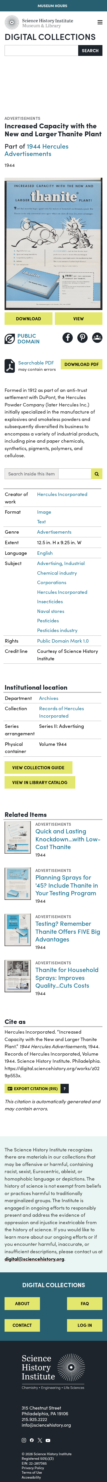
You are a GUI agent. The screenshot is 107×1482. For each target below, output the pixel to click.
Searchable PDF (36, 362)
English (45, 553)
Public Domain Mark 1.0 (63, 640)
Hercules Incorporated (62, 494)
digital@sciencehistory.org (34, 1258)
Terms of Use (32, 1472)
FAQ (85, 1303)
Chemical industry (57, 573)
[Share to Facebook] (67, 338)
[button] (64, 1088)
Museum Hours (52, 5)
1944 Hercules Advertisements (36, 149)
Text (41, 521)
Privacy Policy (33, 1467)
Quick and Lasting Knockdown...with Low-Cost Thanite (68, 838)
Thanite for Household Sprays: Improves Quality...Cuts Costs (66, 977)
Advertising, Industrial (61, 563)
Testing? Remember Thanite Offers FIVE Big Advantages (67, 931)
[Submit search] (96, 473)
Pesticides (48, 620)
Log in (85, 1325)
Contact (22, 1325)
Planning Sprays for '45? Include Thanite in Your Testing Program (66, 884)
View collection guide (38, 767)
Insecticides (50, 601)
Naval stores (50, 611)
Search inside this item (31, 474)
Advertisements (23, 118)
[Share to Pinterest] (82, 338)
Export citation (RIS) (35, 1088)
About (22, 1303)
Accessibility (31, 1477)
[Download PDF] (10, 365)
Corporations (51, 582)
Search (90, 50)
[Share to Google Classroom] (97, 338)
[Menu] (100, 22)
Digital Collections (50, 36)
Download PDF (81, 364)
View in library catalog (39, 782)
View (78, 318)
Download (28, 318)
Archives (48, 698)
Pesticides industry (57, 630)
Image (44, 512)
